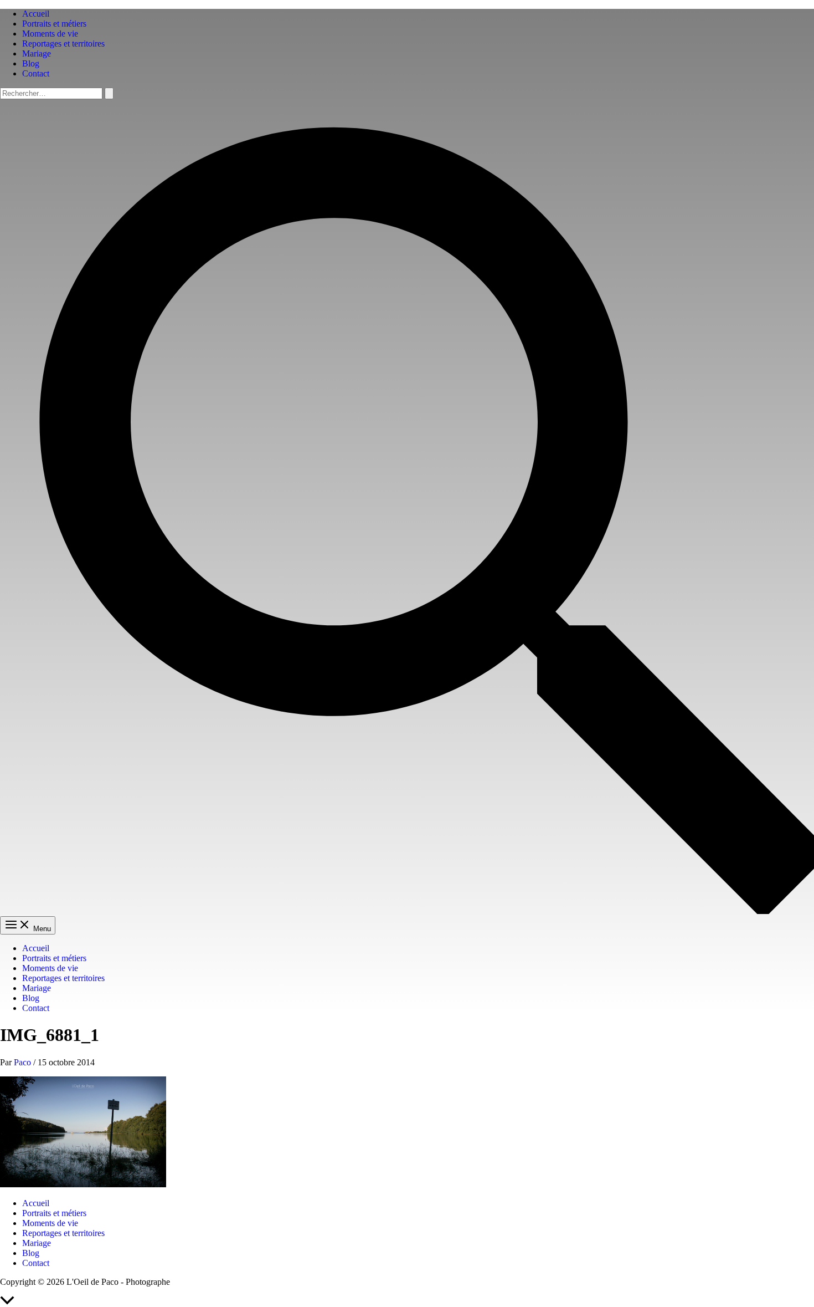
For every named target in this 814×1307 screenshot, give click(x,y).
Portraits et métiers (54, 23)
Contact (35, 73)
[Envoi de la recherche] (109, 93)
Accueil (35, 13)
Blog (30, 63)
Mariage (36, 53)
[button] (407, 911)
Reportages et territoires (63, 43)
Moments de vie (50, 33)
